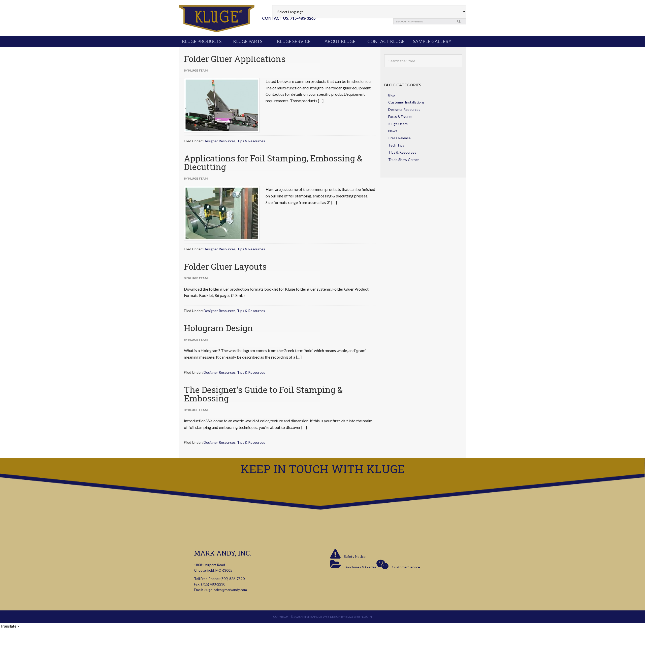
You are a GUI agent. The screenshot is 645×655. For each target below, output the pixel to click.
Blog (391, 95)
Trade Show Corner (403, 159)
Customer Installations (406, 102)
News (392, 131)
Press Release (399, 138)
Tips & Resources (251, 141)
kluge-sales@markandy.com (225, 590)
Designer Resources (220, 141)
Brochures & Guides (360, 567)
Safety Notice (354, 556)
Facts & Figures (400, 116)
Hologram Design (218, 327)
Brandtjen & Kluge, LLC (216, 18)
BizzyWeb (352, 616)
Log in (367, 616)
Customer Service (405, 567)
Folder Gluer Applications (234, 58)
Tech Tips (396, 145)
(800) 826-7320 (232, 578)
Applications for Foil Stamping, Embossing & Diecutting (273, 162)
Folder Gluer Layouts (225, 266)
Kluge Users (398, 124)
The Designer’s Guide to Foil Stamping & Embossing (263, 394)
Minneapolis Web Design (321, 616)
